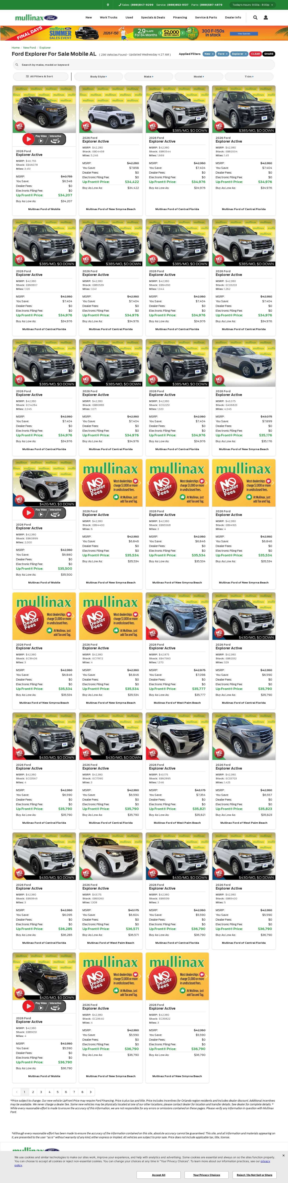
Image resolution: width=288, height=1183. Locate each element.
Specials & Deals (153, 17)
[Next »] (91, 1092)
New (89, 17)
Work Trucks (108, 17)
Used (129, 17)
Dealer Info (233, 17)
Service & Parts (206, 17)
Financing (180, 17)
